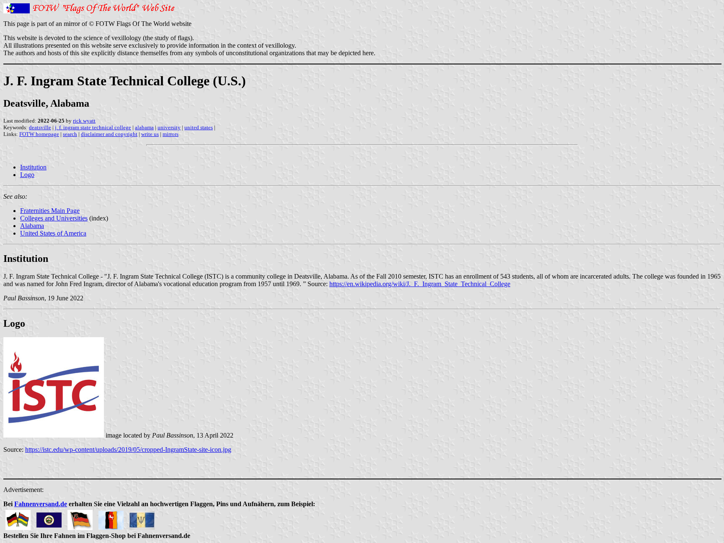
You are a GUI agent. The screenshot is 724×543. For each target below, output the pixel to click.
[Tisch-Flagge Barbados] (142, 517)
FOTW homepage (39, 134)
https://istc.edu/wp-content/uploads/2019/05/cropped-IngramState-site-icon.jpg (128, 449)
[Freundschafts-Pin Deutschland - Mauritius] (18, 517)
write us (150, 134)
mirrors (170, 134)
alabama (144, 127)
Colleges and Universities (54, 218)
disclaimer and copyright (109, 134)
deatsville (40, 127)
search (70, 134)
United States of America (53, 233)
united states (198, 127)
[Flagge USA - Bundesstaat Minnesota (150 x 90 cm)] (49, 517)
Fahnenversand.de (40, 503)
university (169, 127)
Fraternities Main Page (50, 210)
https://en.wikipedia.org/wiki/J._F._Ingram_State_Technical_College (419, 283)
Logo (27, 174)
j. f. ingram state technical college (93, 127)
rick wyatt (84, 121)
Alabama (32, 225)
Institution (33, 167)
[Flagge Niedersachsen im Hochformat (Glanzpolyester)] (111, 517)
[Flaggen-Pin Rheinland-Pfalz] (80, 517)
